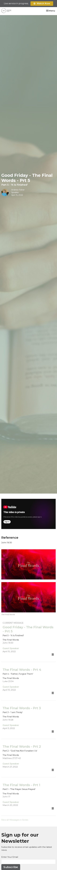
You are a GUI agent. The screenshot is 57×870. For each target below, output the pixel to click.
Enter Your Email (9, 857)
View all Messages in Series (14, 820)
